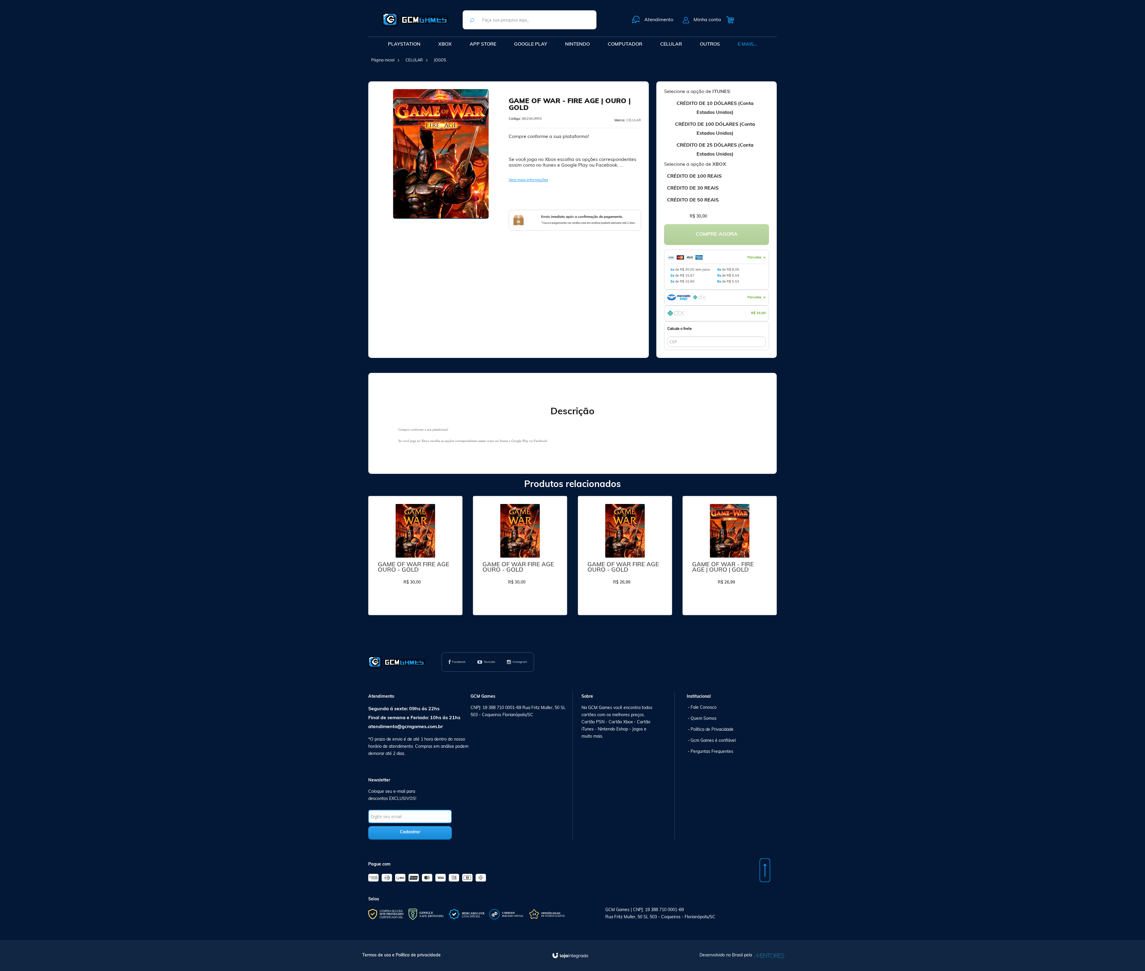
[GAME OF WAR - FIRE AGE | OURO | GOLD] (729, 555)
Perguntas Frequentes (712, 752)
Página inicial (382, 60)
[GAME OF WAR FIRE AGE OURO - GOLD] (415, 555)
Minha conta (707, 20)
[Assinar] (410, 833)
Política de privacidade (418, 955)
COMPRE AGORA (717, 234)
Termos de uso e (379, 955)
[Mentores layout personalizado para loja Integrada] (768, 955)
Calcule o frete (679, 329)
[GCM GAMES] (415, 19)
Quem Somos (704, 718)
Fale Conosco (704, 707)
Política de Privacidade (712, 730)
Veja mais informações (528, 180)
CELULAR (414, 60)
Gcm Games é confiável (713, 741)
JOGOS (440, 60)
